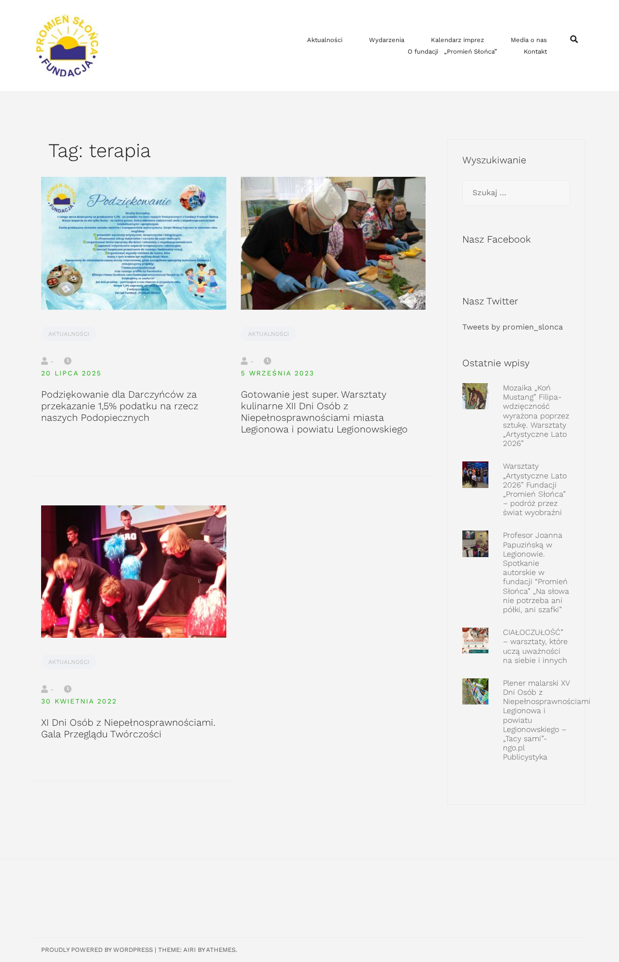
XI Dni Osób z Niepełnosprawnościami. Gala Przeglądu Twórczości (128, 728)
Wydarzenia (386, 39)
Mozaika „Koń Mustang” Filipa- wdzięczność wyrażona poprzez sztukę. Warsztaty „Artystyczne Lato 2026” (536, 415)
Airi (189, 949)
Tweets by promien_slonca (512, 326)
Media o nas (529, 39)
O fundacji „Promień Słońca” (452, 51)
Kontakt (535, 51)
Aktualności (324, 39)
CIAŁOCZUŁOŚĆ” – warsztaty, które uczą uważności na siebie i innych (535, 646)
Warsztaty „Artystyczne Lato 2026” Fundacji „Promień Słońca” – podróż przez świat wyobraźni (535, 489)
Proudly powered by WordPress (97, 949)
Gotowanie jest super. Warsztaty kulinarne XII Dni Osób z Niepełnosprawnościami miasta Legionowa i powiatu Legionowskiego (324, 411)
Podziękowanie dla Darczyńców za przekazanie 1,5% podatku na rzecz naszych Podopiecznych (119, 405)
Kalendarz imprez (457, 39)
